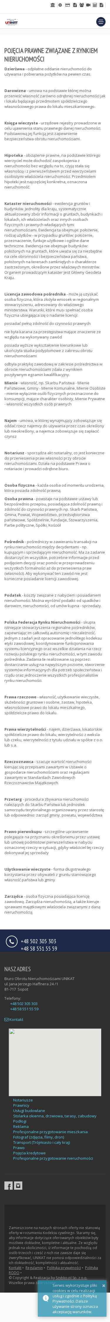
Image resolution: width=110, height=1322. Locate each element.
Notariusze (23, 1100)
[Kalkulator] (95, 5)
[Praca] (61, 5)
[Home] (11, 21)
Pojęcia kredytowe (29, 1153)
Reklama (21, 1126)
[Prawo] (53, 5)
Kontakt (16, 1019)
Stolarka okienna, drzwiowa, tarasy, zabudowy (55, 1116)
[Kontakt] (102, 5)
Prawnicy (21, 1105)
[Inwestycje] (76, 5)
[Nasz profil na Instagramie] (18, 1185)
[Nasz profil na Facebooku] (8, 1185)
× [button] (103, 1285)
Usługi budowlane (29, 1110)
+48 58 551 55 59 (39, 948)
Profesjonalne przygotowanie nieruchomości (53, 1158)
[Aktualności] (89, 5)
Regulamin (34, 1267)
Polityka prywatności (64, 1267)
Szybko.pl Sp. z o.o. (71, 1277)
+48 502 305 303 (24, 1003)
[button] (101, 21)
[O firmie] (82, 5)
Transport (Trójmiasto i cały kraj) (41, 1142)
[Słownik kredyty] (68, 5)
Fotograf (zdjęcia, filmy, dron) (38, 1137)
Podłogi (19, 1121)
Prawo (19, 1147)
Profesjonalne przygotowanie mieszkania (50, 1131)
